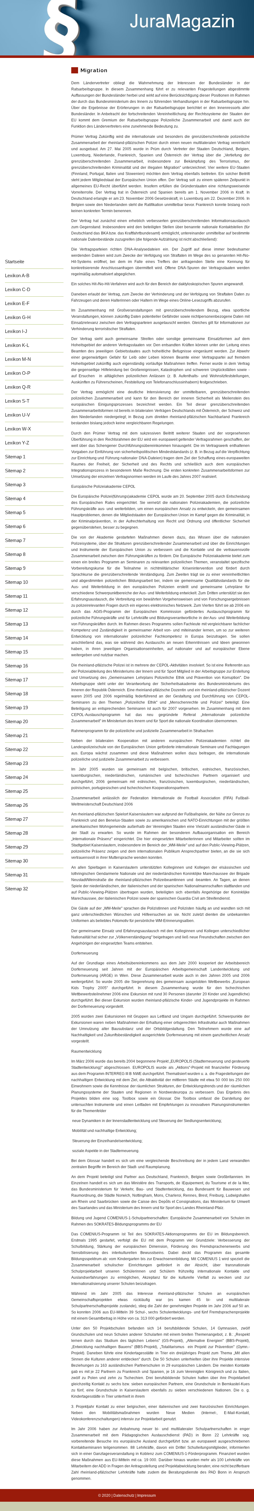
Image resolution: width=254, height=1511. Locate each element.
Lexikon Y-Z (17, 442)
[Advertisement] (34, 162)
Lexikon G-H (18, 317)
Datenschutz (123, 1495)
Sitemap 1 (15, 456)
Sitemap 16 (16, 665)
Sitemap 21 (16, 735)
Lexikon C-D (17, 289)
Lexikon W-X (18, 428)
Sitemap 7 (15, 540)
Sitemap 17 (16, 679)
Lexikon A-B (17, 275)
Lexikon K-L (17, 345)
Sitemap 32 (16, 888)
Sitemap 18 (16, 693)
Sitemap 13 (16, 624)
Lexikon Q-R (18, 387)
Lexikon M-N (18, 359)
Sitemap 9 (15, 568)
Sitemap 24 (16, 777)
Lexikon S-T (17, 401)
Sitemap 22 (16, 749)
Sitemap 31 (16, 874)
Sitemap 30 (16, 860)
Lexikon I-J (16, 331)
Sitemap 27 (16, 819)
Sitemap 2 (15, 470)
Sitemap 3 (15, 484)
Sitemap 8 (15, 554)
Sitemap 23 (16, 763)
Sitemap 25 (16, 791)
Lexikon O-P (17, 373)
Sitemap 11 (16, 596)
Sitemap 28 (16, 833)
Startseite (14, 261)
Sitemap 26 (16, 805)
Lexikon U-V (17, 414)
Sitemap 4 (15, 498)
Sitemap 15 (16, 651)
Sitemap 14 (16, 637)
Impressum (146, 1495)
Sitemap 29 (16, 846)
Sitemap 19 (16, 707)
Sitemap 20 (16, 721)
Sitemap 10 (16, 582)
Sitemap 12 (16, 610)
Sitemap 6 (15, 526)
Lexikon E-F (17, 303)
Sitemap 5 (15, 512)
